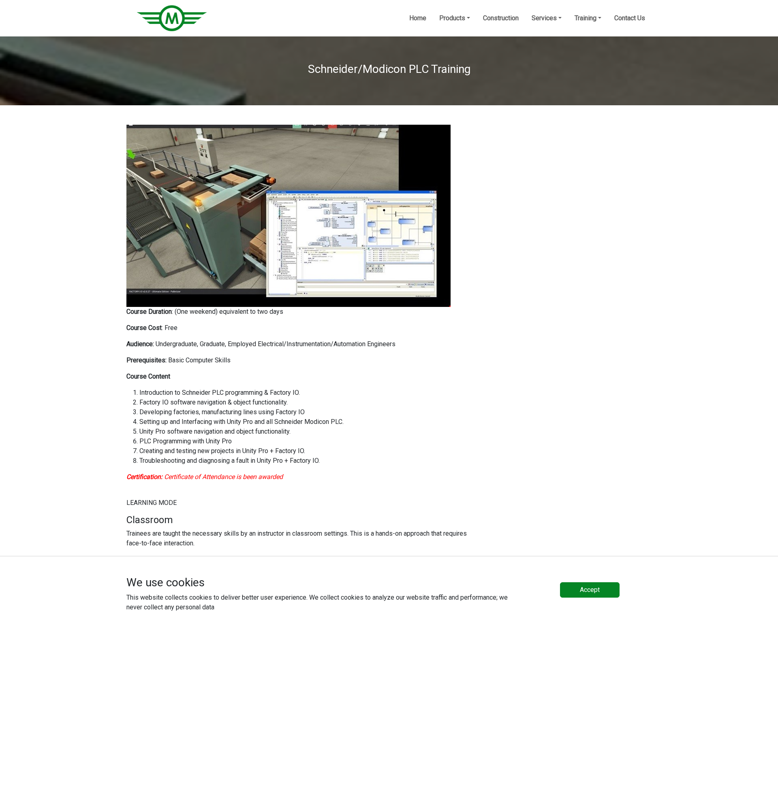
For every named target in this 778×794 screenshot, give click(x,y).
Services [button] (544, 18)
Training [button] (585, 18)
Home (417, 18)
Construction (501, 18)
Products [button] (452, 18)
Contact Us (629, 18)
